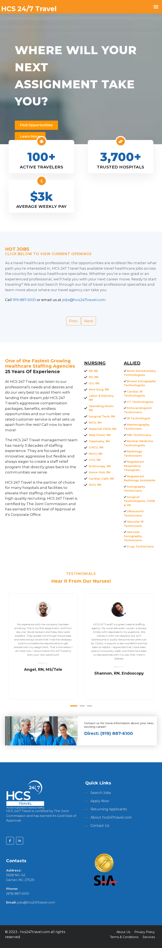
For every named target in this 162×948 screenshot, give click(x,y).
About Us (123, 932)
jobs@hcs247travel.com (36, 902)
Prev (73, 320)
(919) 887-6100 (17, 894)
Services (149, 937)
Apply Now (99, 801)
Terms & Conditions (124, 937)
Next (88, 320)
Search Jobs (100, 793)
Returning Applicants (108, 809)
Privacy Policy (144, 932)
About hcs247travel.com (111, 817)
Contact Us (99, 826)
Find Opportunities (36, 125)
